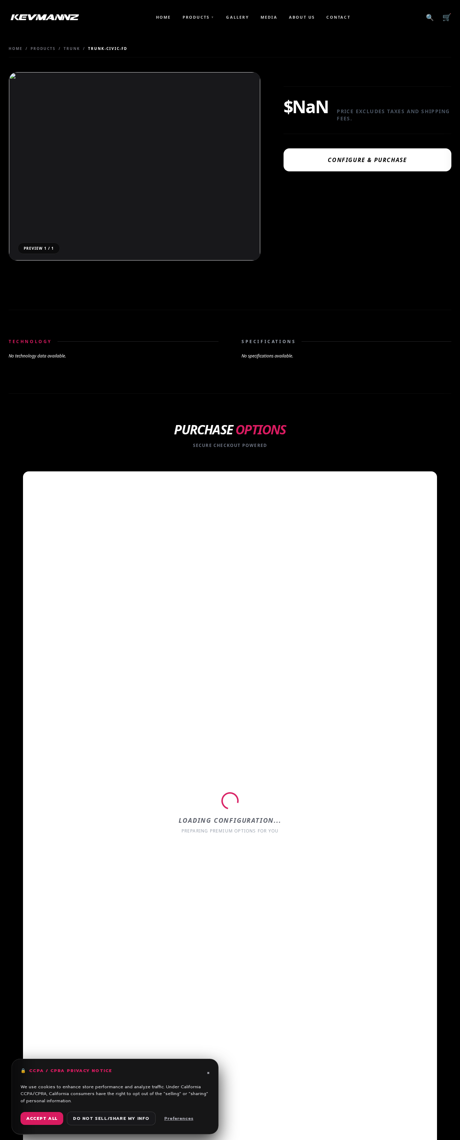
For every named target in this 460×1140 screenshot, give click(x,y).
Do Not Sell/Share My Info (111, 1118)
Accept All (42, 1118)
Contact (338, 17)
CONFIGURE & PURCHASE (367, 160)
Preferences (178, 1118)
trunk (72, 48)
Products (199, 17)
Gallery (237, 17)
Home (163, 17)
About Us (302, 17)
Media (269, 17)
